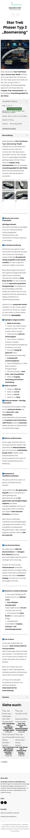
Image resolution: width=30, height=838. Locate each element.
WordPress (16, 831)
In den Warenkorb (15, 109)
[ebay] (5, 802)
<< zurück (4, 762)
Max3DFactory (15, 8)
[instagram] (2, 802)
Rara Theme (18, 829)
